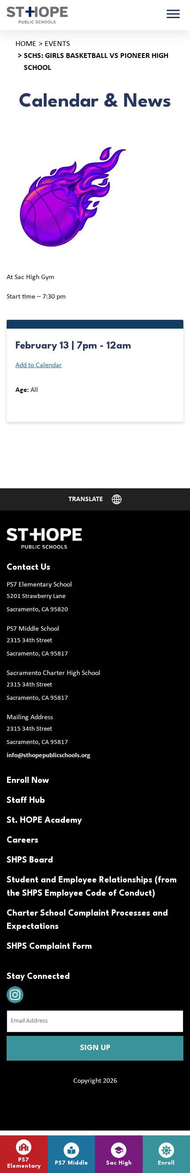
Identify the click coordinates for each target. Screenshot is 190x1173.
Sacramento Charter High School (53, 673)
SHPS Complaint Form (49, 947)
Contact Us (28, 567)
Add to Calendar (38, 365)
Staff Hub (26, 801)
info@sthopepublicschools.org (48, 755)
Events (57, 44)
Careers (22, 840)
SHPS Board (30, 860)
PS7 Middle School (33, 628)
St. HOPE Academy (44, 820)
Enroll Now (28, 781)
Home (25, 44)
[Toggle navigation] (173, 15)
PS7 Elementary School (39, 584)
